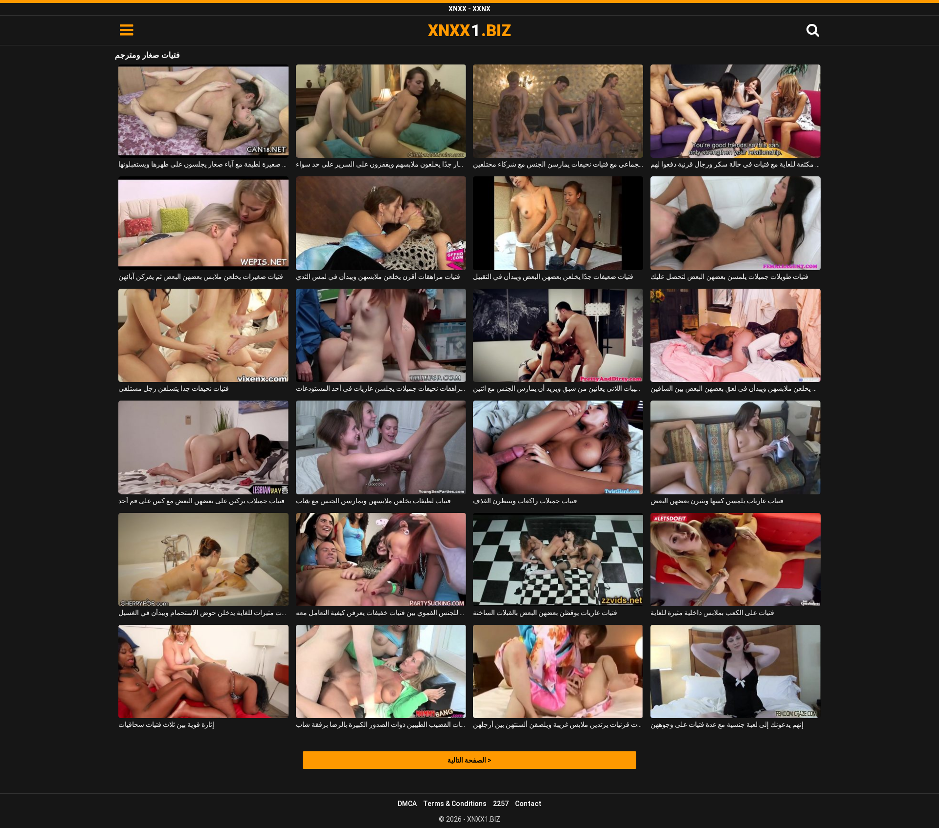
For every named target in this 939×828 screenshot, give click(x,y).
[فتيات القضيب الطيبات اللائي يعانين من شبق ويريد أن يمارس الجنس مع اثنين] (558, 335)
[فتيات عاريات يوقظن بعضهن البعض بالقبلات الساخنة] (558, 559)
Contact (528, 803)
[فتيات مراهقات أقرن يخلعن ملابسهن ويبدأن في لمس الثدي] (381, 223)
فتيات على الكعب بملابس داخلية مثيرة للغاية (712, 612)
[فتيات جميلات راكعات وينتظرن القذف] (558, 447)
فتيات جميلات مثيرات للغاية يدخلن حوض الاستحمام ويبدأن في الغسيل (203, 612)
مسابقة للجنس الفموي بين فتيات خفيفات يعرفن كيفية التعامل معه (381, 612)
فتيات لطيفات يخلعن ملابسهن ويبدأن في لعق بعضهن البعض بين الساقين (735, 388)
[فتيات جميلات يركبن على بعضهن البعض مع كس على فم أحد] (203, 447)
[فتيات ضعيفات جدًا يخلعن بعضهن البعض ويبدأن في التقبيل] (558, 223)
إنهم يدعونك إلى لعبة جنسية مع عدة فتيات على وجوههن (727, 724)
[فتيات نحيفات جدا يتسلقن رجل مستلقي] (203, 335)
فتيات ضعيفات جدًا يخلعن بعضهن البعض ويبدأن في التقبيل (553, 276)
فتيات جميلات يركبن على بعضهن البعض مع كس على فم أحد (201, 501)
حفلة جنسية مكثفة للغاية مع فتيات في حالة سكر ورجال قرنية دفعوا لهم (735, 164)
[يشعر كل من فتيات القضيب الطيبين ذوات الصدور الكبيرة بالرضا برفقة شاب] (381, 671)
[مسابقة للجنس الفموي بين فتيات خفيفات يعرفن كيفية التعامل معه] (381, 559)
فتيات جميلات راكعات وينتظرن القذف (525, 501)
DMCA (407, 803)
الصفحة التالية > (469, 760)
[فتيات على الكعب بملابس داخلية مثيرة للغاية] (735, 559)
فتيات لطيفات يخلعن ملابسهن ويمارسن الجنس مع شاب (373, 501)
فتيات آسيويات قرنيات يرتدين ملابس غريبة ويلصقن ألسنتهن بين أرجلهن (558, 724)
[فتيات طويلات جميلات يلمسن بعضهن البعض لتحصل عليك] (735, 223)
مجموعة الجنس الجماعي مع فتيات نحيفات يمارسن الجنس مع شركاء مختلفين (558, 164)
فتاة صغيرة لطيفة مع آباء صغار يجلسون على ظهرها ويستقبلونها (203, 164)
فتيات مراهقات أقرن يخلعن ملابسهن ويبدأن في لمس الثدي (378, 276)
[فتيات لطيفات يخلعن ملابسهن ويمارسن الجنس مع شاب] (381, 447)
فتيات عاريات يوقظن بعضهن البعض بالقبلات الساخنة (545, 612)
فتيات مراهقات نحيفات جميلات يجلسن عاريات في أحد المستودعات (381, 388)
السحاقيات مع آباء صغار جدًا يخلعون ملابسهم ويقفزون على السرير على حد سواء (381, 164)
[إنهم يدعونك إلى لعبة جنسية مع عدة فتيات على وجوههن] (735, 671)
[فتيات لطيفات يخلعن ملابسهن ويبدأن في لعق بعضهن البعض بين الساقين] (735, 335)
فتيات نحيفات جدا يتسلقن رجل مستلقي (173, 388)
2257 (501, 803)
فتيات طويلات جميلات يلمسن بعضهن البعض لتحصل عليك (729, 276)
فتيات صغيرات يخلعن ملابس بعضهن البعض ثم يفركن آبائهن (200, 276)
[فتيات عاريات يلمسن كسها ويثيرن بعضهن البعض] (735, 447)
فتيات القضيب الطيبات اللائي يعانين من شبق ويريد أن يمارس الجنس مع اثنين (558, 388)
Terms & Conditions (455, 803)
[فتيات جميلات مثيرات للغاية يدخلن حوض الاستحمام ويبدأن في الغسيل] (203, 559)
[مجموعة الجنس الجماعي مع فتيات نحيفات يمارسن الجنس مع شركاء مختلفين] (558, 111)
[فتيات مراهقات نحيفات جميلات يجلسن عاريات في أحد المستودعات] (381, 335)
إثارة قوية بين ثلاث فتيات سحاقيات (166, 724)
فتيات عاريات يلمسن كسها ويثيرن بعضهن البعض (716, 501)
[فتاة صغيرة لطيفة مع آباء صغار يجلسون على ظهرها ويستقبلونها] (203, 111)
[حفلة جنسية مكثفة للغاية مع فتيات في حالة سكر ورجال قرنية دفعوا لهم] (735, 111)
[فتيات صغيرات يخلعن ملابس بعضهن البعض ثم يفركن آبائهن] (203, 223)
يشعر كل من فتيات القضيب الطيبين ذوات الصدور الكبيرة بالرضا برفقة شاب (381, 724)
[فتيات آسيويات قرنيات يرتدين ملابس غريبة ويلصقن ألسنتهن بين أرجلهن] (558, 671)
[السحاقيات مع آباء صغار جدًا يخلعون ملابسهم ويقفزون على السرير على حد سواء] (381, 111)
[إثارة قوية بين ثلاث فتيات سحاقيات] (203, 671)
